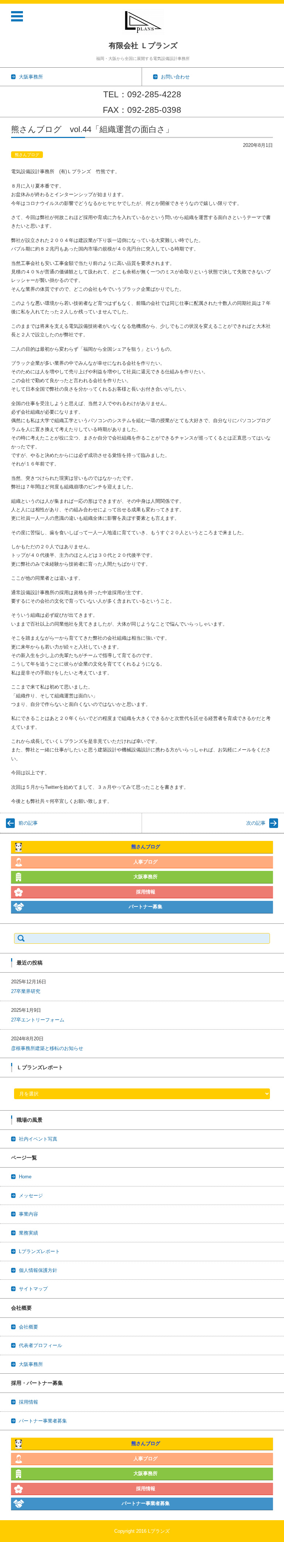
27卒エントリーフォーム (37, 1020)
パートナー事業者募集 (43, 1421)
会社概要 (28, 1327)
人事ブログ (145, 862)
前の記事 (28, 823)
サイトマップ (33, 1289)
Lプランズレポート (39, 1251)
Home (25, 1176)
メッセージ (31, 1195)
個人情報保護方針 (38, 1270)
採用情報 (145, 892)
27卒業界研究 (25, 991)
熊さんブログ (27, 154)
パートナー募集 (145, 906)
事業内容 (28, 1214)
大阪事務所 (145, 876)
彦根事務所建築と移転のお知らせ (47, 1048)
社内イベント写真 (38, 1139)
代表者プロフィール (40, 1345)
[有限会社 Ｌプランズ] (143, 22)
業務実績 (28, 1233)
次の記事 (256, 823)
